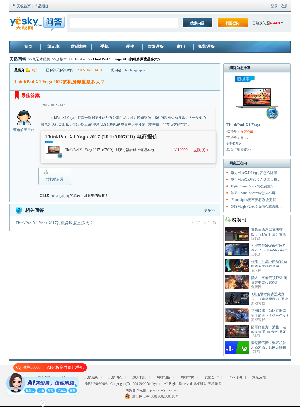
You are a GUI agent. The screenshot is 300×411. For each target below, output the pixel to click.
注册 (284, 6)
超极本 (61, 59)
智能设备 (206, 46)
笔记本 (53, 46)
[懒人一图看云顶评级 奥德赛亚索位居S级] (237, 287)
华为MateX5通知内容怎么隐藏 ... (256, 173)
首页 (28, 46)
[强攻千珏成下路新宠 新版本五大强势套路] (237, 271)
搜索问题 (197, 23)
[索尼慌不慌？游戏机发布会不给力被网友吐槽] (237, 353)
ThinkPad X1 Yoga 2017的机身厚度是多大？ (54, 223)
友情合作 (211, 377)
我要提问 (233, 23)
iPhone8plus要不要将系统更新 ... (255, 200)
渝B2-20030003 (96, 384)
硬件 (130, 46)
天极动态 (115, 377)
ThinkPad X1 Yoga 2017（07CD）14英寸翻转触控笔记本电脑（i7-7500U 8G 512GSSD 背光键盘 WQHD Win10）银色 (154, 150)
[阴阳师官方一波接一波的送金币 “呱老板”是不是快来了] (237, 337)
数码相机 (79, 46)
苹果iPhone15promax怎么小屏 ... (255, 193)
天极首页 (24, 6)
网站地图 (163, 377)
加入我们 (139, 377)
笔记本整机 (41, 59)
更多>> (209, 210)
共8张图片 (234, 143)
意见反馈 (259, 377)
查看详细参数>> (239, 149)
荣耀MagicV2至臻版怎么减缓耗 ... (256, 206)
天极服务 (91, 377)
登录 (274, 6)
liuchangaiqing (135, 70)
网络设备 (155, 46)
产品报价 (42, 6)
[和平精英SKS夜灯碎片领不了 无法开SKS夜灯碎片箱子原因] (237, 255)
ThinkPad (79, 59)
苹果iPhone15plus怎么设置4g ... (254, 186)
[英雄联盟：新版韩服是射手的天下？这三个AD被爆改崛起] (237, 320)
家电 (181, 46)
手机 (104, 46)
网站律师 (187, 377)
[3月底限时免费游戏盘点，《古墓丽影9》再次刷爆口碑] (237, 304)
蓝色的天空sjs (24, 130)
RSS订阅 (235, 377)
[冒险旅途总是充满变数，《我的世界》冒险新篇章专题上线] (237, 239)
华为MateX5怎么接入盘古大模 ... (256, 179)
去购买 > (201, 150)
